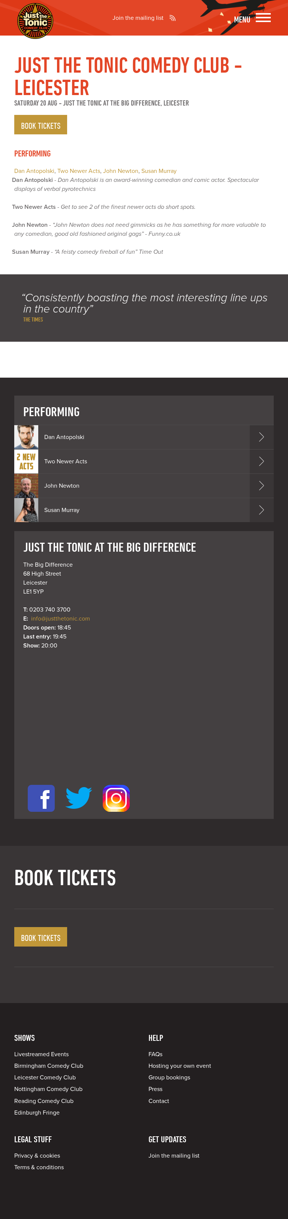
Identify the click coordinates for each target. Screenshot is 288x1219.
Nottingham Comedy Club (48, 1089)
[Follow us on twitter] (79, 814)
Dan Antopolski (34, 171)
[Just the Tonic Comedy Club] (35, 28)
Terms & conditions (39, 1167)
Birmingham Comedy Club (48, 1066)
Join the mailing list (138, 18)
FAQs (155, 1054)
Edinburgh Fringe (37, 1112)
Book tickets (40, 125)
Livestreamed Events (41, 1054)
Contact (158, 1101)
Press (155, 1089)
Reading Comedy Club (44, 1101)
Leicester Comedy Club (45, 1077)
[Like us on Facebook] (41, 814)
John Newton (120, 171)
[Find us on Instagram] (116, 814)
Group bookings (169, 1077)
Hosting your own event (179, 1066)
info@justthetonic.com (60, 618)
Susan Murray (159, 171)
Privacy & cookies (37, 1155)
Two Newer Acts (78, 171)
